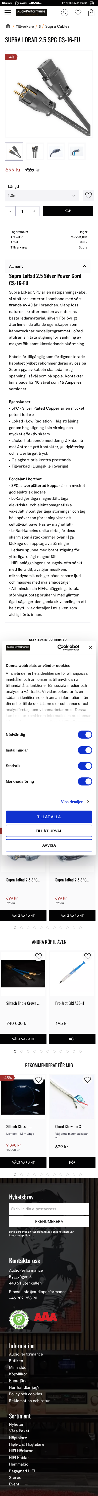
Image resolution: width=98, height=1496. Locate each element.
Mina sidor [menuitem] (18, 1367)
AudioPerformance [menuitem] (26, 1354)
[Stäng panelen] (90, 648)
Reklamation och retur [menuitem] (29, 1401)
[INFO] (23, 915)
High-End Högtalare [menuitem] (26, 1444)
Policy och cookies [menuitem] (25, 1394)
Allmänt (16, 266)
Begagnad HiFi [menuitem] (22, 1471)
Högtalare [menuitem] (18, 1438)
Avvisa (49, 845)
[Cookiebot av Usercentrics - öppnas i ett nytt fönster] (59, 648)
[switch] (85, 750)
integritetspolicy (19, 1235)
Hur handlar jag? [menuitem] (24, 1387)
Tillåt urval (49, 831)
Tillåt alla (49, 816)
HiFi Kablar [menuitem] (19, 1457)
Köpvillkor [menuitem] (18, 1374)
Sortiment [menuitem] (20, 1415)
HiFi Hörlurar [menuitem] (21, 1451)
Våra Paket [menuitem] (19, 1431)
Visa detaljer (72, 802)
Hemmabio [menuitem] (18, 1464)
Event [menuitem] (14, 1484)
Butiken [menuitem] (16, 1361)
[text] (13, 169)
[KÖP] (68, 211)
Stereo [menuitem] (15, 1477)
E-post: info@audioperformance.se (40, 1291)
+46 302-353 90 (23, 1298)
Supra (83, 247)
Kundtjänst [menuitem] (19, 1380)
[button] (8, 13)
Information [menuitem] (22, 1345)
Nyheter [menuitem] (16, 1424)
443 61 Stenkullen (25, 1283)
